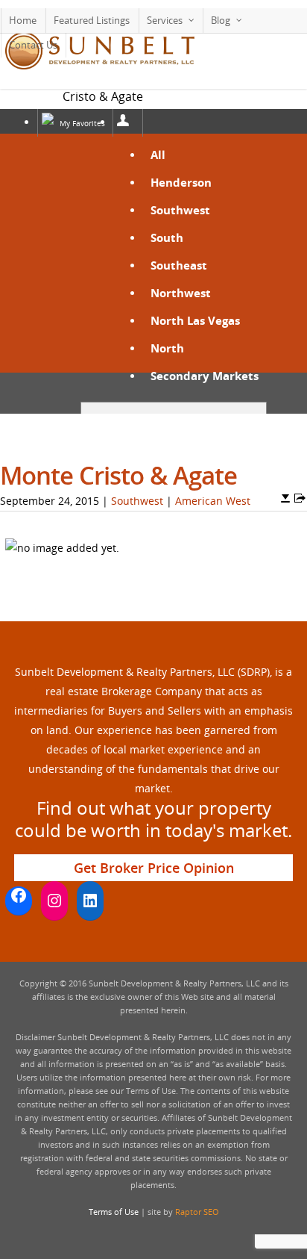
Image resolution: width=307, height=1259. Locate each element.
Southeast (179, 265)
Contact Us (33, 45)
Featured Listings (92, 20)
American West (212, 501)
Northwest (181, 292)
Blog (220, 20)
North (167, 348)
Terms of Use (114, 1211)
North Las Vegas (195, 320)
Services (165, 20)
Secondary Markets (205, 375)
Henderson (181, 182)
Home (23, 20)
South (167, 237)
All (158, 154)
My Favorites (82, 123)
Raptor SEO (197, 1211)
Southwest (180, 209)
